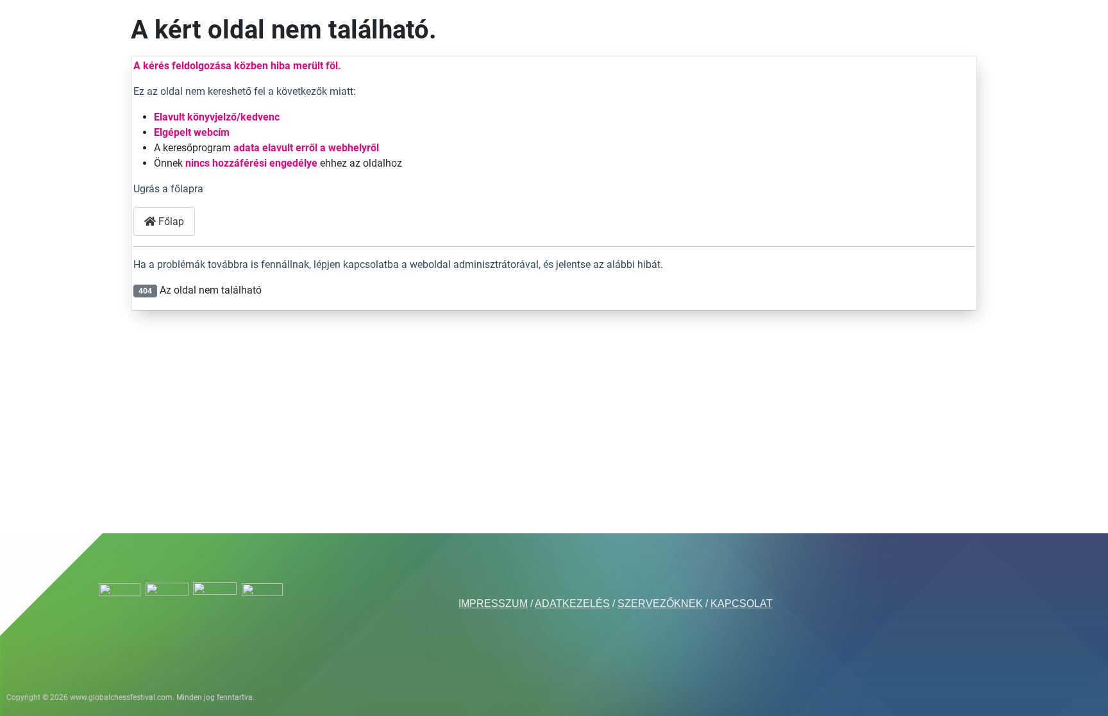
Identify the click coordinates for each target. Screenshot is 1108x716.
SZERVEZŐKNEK (660, 603)
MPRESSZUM (494, 603)
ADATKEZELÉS (572, 603)
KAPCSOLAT (741, 603)
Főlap (170, 221)
